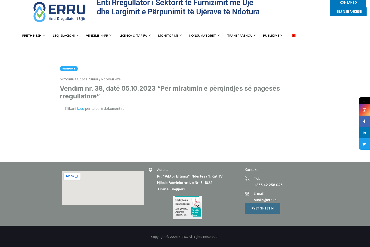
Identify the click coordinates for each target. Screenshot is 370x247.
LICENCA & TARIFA (133, 35)
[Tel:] (247, 178)
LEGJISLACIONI (64, 35)
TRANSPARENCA (239, 35)
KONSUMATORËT (202, 35)
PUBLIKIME (271, 35)
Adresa (162, 169)
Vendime (68, 68)
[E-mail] (247, 193)
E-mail (259, 193)
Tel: (257, 178)
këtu (80, 108)
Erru (94, 79)
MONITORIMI (168, 35)
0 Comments (111, 79)
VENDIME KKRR (97, 35)
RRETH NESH (32, 35)
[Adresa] (150, 170)
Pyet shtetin (262, 208)
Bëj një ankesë (348, 11)
